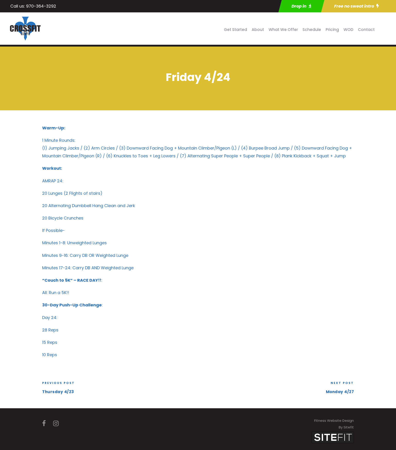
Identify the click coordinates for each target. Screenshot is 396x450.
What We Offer (283, 29)
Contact (366, 29)
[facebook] (44, 423)
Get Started (235, 29)
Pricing (332, 29)
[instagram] (56, 423)
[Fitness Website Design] (333, 437)
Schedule (311, 29)
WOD (348, 29)
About (258, 29)
